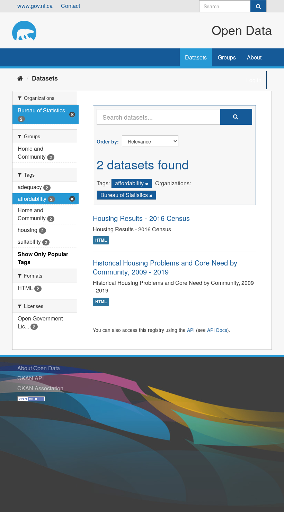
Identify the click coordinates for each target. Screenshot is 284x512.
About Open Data (38, 368)
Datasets (196, 57)
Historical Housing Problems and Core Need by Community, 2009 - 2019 (165, 267)
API (191, 329)
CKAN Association (40, 388)
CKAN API (30, 378)
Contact (70, 6)
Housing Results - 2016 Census (141, 218)
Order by (107, 141)
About (254, 57)
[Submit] (258, 6)
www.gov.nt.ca (35, 6)
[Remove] (146, 183)
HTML (101, 240)
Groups (227, 57)
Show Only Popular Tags (43, 258)
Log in (253, 80)
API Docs (217, 329)
